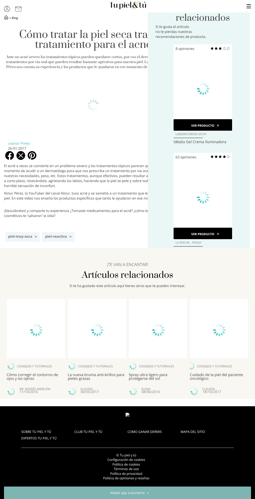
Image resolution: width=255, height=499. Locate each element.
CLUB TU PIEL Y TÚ (88, 431)
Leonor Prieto (19, 143)
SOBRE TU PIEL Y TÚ (36, 431)
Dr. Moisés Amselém (34, 389)
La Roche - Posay (188, 242)
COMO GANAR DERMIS (145, 431)
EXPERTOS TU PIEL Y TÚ (39, 438)
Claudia (86, 389)
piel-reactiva (56, 236)
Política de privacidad (126, 473)
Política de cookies (126, 464)
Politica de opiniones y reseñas (126, 478)
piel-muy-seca (20, 236)
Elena (145, 389)
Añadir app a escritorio (127, 493)
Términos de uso (126, 469)
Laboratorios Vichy (191, 134)
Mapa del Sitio (193, 431)
